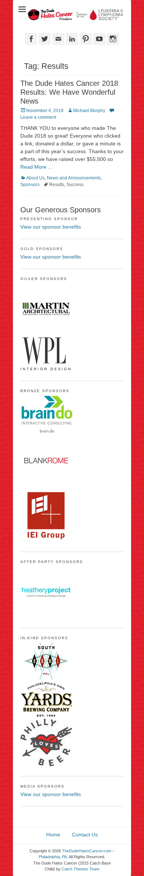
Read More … (36, 167)
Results (56, 184)
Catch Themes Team (80, 869)
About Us (35, 178)
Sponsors (30, 184)
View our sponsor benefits (50, 227)
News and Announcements (74, 178)
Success (74, 184)
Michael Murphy (89, 110)
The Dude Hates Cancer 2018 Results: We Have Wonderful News (69, 92)
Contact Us (85, 835)
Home (53, 835)
